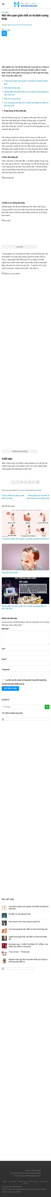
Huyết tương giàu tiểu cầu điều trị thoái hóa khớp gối (28, 938)
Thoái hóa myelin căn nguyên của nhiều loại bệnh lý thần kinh (25, 539)
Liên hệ (25, 1183)
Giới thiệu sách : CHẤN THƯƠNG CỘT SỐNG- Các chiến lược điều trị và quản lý (28, 945)
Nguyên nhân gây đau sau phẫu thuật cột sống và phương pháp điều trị (28, 960)
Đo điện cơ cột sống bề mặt (20, 914)
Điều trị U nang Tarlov (12, 99)
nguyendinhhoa (26, 25)
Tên (4, 649)
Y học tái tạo (33, 1181)
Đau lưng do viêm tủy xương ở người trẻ (24, 922)
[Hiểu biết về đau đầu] (25, 557)
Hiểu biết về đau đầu (12, 88)
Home (5, 1181)
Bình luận (5, 629)
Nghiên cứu (22, 1181)
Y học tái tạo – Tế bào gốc (19, 952)
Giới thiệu (12, 1181)
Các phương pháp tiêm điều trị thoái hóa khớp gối (28, 929)
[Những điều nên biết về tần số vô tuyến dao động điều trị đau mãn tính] (25, 590)
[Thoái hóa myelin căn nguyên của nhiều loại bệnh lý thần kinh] (25, 523)
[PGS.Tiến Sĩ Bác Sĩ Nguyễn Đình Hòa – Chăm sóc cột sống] (25, 4)
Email (4, 659)
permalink (38, 490)
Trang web (5, 669)
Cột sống (5, 12)
